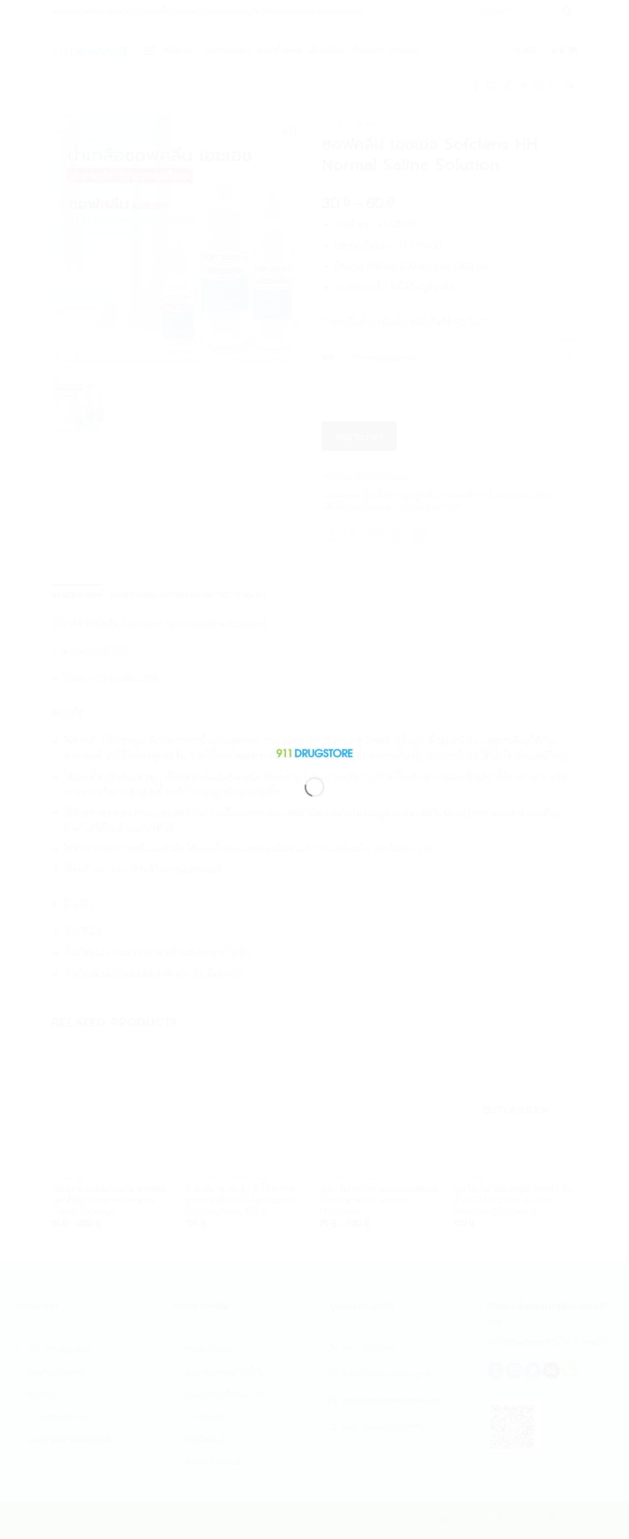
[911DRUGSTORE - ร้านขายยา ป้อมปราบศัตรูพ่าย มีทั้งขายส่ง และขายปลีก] (314, 751)
